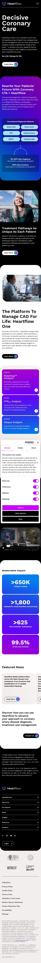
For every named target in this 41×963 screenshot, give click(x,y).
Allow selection (20, 513)
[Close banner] (38, 442)
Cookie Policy (7, 890)
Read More (10, 699)
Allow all (20, 507)
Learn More (8, 64)
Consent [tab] (7, 448)
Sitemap (5, 914)
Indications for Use (21, 940)
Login (6, 843)
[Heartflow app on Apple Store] (15, 835)
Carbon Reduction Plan (11, 906)
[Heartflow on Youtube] (11, 835)
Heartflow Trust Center (11, 898)
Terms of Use (7, 894)
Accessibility (7, 910)
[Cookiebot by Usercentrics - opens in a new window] (25, 442)
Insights (4, 817)
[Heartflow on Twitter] (3, 835)
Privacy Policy (7, 887)
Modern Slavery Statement (12, 902)
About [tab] (33, 448)
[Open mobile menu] (37, 3)
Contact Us (29, 736)
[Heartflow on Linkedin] (7, 835)
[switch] (36, 487)
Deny (20, 519)
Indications (6, 882)
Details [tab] (20, 448)
